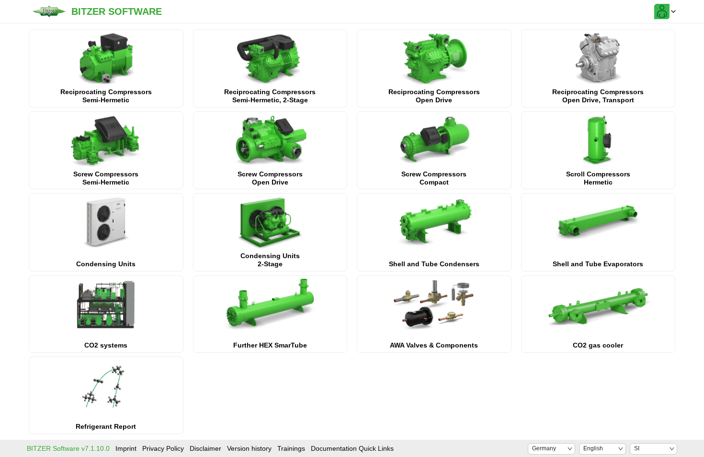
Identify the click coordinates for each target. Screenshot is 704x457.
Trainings (291, 448)
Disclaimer (205, 448)
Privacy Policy (163, 448)
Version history (249, 448)
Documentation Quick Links (352, 448)
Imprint (125, 448)
